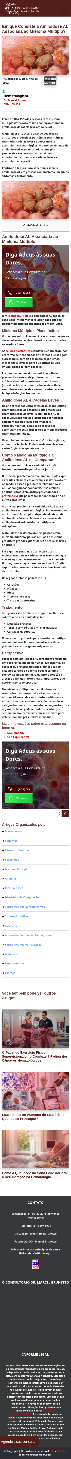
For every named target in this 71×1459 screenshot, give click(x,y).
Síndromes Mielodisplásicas (23, 944)
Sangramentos (14, 963)
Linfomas (11, 841)
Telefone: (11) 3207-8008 (35, 1225)
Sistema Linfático (16, 916)
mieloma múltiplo (17, 316)
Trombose (11, 954)
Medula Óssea (14, 888)
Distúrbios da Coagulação (22, 897)
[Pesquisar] (65, 813)
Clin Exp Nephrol (18, 737)
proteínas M (10, 496)
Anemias (11, 878)
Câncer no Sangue (17, 850)
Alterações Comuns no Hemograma (28, 935)
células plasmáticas (19, 351)
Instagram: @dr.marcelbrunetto (36, 1233)
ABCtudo (62, 1451)
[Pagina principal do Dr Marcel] (22, 8)
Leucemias (12, 859)
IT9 (52, 1451)
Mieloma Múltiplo (50, 81)
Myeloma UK (15, 733)
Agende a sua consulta (18, 1441)
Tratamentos (13, 831)
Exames (10, 973)
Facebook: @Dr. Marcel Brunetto (35, 1241)
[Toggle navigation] (64, 8)
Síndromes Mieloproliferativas (25, 907)
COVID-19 (11, 926)
